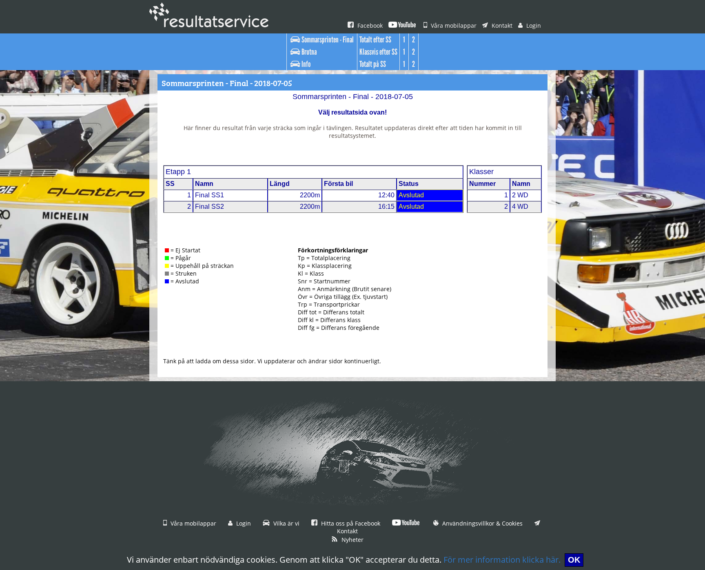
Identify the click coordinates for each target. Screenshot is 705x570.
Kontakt (501, 25)
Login (533, 25)
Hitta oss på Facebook (349, 523)
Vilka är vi (285, 523)
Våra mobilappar (453, 25)
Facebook (369, 25)
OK (574, 559)
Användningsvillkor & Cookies (482, 523)
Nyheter (352, 539)
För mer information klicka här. (502, 559)
